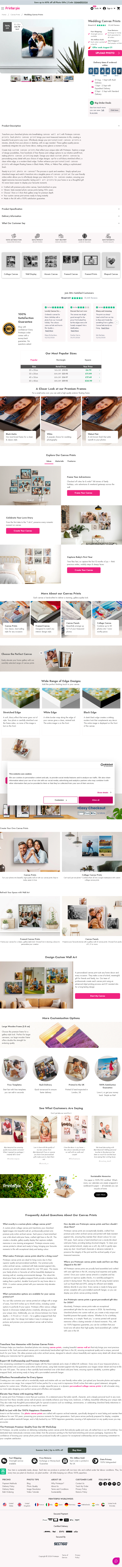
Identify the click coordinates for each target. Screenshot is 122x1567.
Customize (59, 800)
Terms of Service (65, 1556)
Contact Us (80, 1483)
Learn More (100, 1194)
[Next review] (117, 322)
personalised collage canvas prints (85, 1386)
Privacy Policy (81, 1489)
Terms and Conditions (60, 1489)
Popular (34, 360)
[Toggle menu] (2, 8)
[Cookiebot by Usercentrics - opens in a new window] (102, 765)
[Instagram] (100, 1484)
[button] (105, 53)
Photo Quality (32, 1486)
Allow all (95, 800)
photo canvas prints (34, 1413)
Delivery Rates (8, 1489)
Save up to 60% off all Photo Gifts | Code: (61, 2)
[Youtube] (118, 1484)
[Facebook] (105, 1484)
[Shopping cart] (118, 8)
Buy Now (77, 1450)
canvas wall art (83, 1347)
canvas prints (55, 1347)
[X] (109, 1484)
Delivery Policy (8, 1486)
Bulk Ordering (8, 1492)
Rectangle (61, 360)
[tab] (16, 78)
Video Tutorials (33, 1492)
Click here (114, 110)
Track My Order (82, 1486)
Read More (49, 331)
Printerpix (55, 1556)
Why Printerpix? (57, 1483)
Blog (28, 1483)
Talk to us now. (97, 111)
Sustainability (56, 1492)
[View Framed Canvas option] (72, 653)
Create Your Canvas (23, 530)
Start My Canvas (97, 996)
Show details (102, 792)
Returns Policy (81, 1492)
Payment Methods (9, 1483)
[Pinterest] (114, 1484)
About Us (55, 1486)
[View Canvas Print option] (41, 653)
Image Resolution (34, 1489)
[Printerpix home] (12, 8)
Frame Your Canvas (83, 493)
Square (88, 360)
